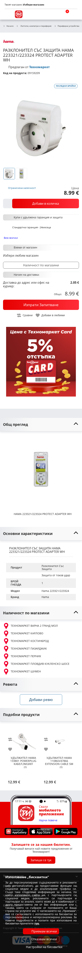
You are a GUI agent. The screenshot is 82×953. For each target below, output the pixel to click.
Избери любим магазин (21, 255)
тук (36, 923)
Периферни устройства (68, 26)
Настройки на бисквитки (44, 947)
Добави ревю (41, 699)
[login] (73, 14)
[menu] (8, 14)
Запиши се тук (41, 860)
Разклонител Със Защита (53, 567)
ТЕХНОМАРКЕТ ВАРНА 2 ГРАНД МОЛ (34, 625)
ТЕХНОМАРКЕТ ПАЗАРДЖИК (29, 648)
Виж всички (11, 237)
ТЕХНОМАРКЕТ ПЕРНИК (26, 656)
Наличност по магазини (41, 265)
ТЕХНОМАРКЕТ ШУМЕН (26, 671)
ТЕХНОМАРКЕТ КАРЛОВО (27, 633)
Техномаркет (39, 67)
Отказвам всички (44, 939)
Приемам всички (44, 931)
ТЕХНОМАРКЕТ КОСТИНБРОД (30, 641)
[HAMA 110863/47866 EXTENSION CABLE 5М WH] (59, 740)
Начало (10, 26)
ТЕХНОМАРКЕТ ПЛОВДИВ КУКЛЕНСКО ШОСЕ (40, 664)
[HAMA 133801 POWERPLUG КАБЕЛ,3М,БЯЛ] (23, 740)
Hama (45, 597)
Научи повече (48, 820)
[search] (55, 14)
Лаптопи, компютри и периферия (35, 26)
